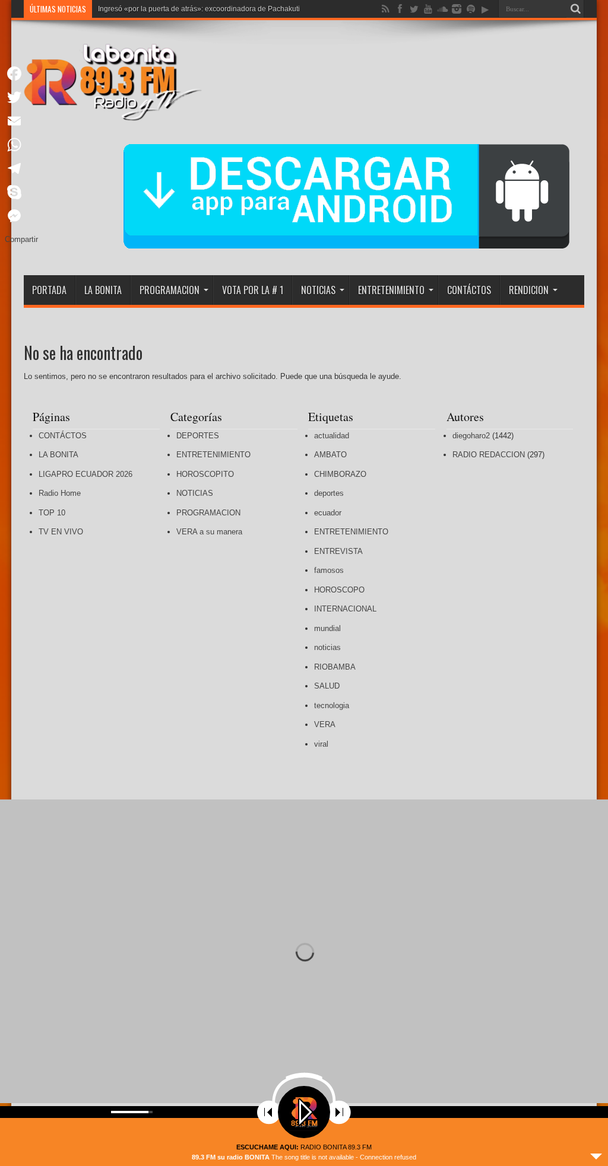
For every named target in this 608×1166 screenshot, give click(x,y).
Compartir (21, 239)
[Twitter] (21, 97)
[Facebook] (21, 73)
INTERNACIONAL (345, 608)
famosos (329, 570)
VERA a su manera (209, 531)
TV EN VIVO (61, 531)
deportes (329, 493)
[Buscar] (575, 9)
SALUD (327, 685)
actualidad (331, 435)
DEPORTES (197, 435)
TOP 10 (52, 512)
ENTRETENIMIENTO (391, 290)
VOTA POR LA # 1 (252, 290)
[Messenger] (21, 216)
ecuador (327, 512)
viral (321, 744)
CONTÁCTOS (469, 290)
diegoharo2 (471, 435)
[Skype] (21, 192)
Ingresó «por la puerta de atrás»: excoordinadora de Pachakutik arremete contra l (229, 9)
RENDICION (529, 290)
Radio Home (60, 493)
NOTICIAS (318, 290)
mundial (327, 628)
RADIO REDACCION (488, 454)
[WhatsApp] (21, 145)
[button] (589, 951)
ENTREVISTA (338, 551)
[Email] (21, 121)
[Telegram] (21, 168)
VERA (324, 724)
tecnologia (331, 705)
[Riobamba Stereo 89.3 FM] (113, 112)
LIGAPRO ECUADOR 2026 (85, 474)
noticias (327, 647)
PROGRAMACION (170, 290)
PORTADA (49, 290)
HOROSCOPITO (205, 474)
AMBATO (330, 454)
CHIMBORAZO (340, 474)
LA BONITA (103, 290)
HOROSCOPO (339, 589)
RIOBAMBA (335, 666)
